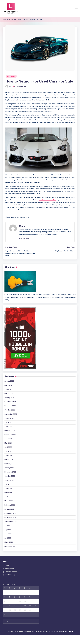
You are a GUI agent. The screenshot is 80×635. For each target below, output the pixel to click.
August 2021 (9, 526)
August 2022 (9, 480)
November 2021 (10, 517)
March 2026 (8, 393)
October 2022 (9, 476)
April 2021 (8, 538)
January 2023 (9, 468)
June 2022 (8, 488)
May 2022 (8, 493)
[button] (24, 238)
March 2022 (8, 501)
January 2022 (9, 509)
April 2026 (8, 389)
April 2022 (8, 497)
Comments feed (11, 572)
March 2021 (8, 542)
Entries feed (9, 569)
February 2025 (9, 431)
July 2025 (7, 422)
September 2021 (10, 522)
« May (6, 621)
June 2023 (8, 455)
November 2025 (10, 406)
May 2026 (8, 385)
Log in (7, 565)
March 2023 (8, 460)
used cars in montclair (47, 200)
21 (25, 606)
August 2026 (9, 381)
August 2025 (9, 418)
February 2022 (9, 505)
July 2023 (7, 451)
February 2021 (9, 546)
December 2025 (10, 402)
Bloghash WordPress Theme (62, 631)
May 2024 (8, 443)
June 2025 (8, 427)
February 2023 (9, 464)
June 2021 (8, 534)
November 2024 (10, 435)
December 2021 (10, 513)
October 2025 (9, 410)
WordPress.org (10, 575)
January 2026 (9, 398)
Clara (22, 226)
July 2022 (7, 484)
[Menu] (76, 8)
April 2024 (8, 447)
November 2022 (10, 472)
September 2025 (10, 414)
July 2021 (7, 530)
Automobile (11, 76)
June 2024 (8, 439)
